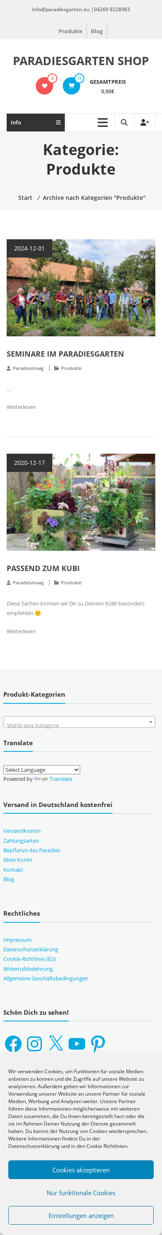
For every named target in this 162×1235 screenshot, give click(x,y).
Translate (60, 779)
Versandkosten (22, 830)
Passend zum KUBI (43, 568)
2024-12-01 (29, 248)
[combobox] (79, 722)
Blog (97, 31)
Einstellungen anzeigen (81, 1215)
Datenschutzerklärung (30, 949)
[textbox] (79, 725)
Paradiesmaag (28, 368)
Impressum (17, 939)
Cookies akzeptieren (81, 1170)
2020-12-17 (29, 463)
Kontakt (13, 869)
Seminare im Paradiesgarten (65, 354)
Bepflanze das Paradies (31, 850)
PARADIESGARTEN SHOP (81, 60)
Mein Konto (17, 859)
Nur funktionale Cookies (81, 1193)
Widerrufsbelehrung (28, 968)
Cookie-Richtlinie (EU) (29, 959)
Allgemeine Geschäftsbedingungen (45, 978)
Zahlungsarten (21, 840)
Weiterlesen (21, 407)
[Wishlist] (44, 86)
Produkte (70, 31)
